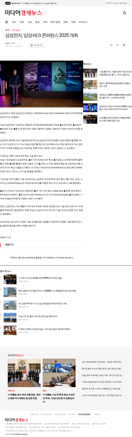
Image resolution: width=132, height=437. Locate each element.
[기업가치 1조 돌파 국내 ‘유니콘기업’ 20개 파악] (10, 318)
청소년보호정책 (46, 414)
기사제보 (96, 414)
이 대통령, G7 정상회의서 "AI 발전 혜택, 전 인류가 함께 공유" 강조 (115, 119)
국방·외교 (11, 390)
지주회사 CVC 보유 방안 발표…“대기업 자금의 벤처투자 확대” (44, 329)
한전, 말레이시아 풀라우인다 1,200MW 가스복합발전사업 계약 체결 (47, 290)
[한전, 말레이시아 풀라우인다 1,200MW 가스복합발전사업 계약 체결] (10, 292)
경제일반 (16, 30)
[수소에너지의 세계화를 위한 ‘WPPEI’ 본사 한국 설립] (10, 279)
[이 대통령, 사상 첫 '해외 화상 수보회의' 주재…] (59, 373)
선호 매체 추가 (38, 45)
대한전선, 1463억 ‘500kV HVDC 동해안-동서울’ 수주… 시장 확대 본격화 (115, 96)
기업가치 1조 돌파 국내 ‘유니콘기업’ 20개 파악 (37, 316)
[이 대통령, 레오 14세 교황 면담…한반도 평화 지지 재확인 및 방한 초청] (24, 373)
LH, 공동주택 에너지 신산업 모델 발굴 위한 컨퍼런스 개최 (42, 303)
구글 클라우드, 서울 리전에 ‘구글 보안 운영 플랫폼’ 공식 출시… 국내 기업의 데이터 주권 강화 (115, 73)
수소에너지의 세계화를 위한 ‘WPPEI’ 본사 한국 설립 (40, 278)
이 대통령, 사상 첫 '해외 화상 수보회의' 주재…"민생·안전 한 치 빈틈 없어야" (59, 398)
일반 (44, 390)
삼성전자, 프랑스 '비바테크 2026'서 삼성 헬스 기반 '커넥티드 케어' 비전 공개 (41, 3)
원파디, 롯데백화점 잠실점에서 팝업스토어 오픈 (115, 84)
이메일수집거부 (60, 414)
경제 (7, 30)
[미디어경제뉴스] (23, 13)
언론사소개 (34, 414)
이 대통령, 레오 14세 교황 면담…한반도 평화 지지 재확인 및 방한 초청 (24, 396)
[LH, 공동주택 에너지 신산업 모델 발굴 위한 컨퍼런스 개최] (10, 305)
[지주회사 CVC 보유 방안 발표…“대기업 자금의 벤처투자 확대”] (10, 330)
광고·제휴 (71, 414)
